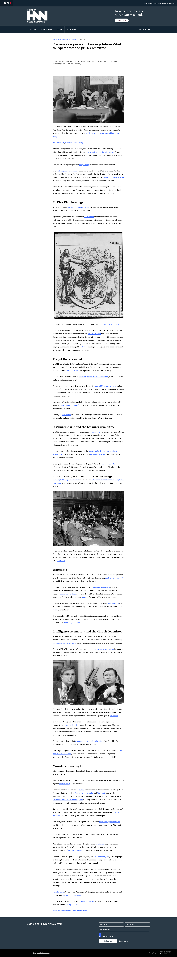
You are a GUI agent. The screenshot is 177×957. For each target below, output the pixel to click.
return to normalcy (75, 850)
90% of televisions (98, 454)
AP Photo (61, 560)
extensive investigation (104, 649)
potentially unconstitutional (65, 643)
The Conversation (86, 901)
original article (73, 904)
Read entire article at (70, 910)
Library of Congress (112, 324)
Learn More (123, 941)
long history (84, 164)
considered (66, 414)
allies (81, 789)
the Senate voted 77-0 (114, 578)
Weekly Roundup (107, 936)
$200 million (72, 370)
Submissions (71, 29)
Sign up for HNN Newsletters (41, 953)
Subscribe (121, 20)
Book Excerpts (46, 29)
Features (33, 29)
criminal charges (101, 856)
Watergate (101, 793)
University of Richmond (167, 3)
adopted (84, 347)
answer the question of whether (101, 152)
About (59, 29)
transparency (64, 783)
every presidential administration (89, 741)
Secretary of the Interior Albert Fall (93, 376)
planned (85, 597)
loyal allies (100, 844)
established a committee (78, 207)
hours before (113, 603)
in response (97, 432)
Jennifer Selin (58, 142)
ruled (55, 610)
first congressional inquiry (67, 171)
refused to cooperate (101, 587)
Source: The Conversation (61, 39)
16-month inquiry (71, 725)
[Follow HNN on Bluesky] (149, 29)
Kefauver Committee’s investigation (68, 799)
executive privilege (68, 594)
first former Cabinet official (70, 405)
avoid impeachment (72, 622)
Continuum (105, 934)
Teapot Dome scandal (84, 793)
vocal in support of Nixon (109, 821)
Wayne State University (74, 142)
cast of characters (109, 464)
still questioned (94, 333)
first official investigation (113, 177)
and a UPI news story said (105, 386)
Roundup (75, 39)
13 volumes (89, 216)
